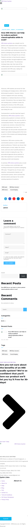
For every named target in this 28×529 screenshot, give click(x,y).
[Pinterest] (14, 198)
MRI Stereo (5, 190)
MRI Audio (4, 187)
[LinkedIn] (18, 198)
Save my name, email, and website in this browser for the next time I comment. (14, 258)
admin (13, 29)
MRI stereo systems (6, 43)
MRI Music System (14, 187)
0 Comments (19, 29)
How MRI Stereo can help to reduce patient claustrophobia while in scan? (13, 288)
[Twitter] (5, 198)
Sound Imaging (14, 190)
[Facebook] (9, 198)
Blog (6, 25)
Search (3, 273)
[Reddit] (22, 198)
